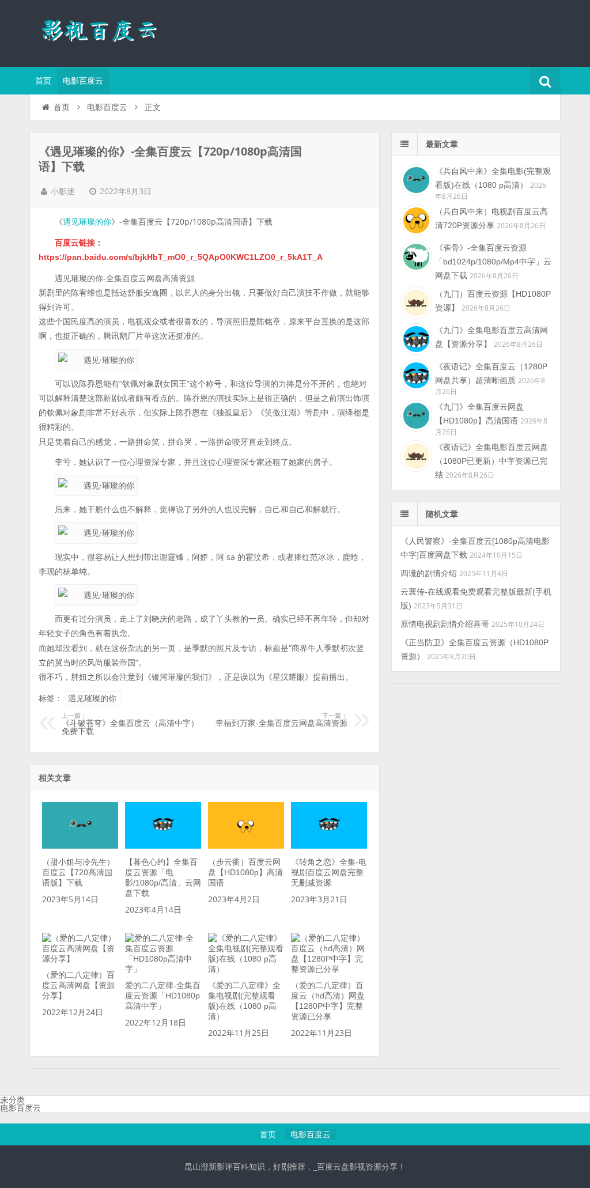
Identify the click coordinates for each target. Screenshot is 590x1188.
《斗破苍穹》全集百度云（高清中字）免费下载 (130, 724)
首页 (43, 80)
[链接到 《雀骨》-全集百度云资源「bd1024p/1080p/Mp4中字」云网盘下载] (414, 255)
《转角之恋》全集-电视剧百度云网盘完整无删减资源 (328, 872)
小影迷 (63, 191)
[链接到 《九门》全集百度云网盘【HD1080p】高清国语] (414, 414)
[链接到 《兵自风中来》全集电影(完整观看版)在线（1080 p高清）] (414, 178)
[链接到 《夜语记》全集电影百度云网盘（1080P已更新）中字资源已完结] (414, 454)
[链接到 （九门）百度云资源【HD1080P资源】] (414, 301)
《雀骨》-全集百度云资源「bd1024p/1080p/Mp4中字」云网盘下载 (493, 261)
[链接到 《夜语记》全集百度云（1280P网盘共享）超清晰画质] (414, 374)
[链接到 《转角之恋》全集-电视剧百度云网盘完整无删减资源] (329, 845)
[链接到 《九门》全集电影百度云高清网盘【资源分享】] (414, 337)
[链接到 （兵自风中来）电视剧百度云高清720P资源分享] (414, 219)
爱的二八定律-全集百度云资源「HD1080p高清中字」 (163, 996)
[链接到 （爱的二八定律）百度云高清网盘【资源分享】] (80, 958)
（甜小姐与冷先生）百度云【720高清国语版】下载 (78, 872)
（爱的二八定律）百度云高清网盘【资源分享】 (78, 985)
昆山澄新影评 (104, 32)
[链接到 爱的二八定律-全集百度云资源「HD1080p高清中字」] (163, 969)
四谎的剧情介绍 (428, 573)
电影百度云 (83, 80)
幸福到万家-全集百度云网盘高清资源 (281, 720)
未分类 (13, 1099)
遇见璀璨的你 (87, 221)
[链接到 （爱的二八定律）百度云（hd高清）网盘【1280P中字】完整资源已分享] (329, 969)
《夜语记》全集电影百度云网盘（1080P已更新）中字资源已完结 (491, 460)
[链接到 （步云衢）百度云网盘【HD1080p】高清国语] (246, 845)
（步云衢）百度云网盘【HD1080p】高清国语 (245, 872)
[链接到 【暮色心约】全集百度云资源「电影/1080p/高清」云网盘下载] (163, 845)
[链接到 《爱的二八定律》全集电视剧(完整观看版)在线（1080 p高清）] (246, 969)
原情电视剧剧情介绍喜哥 (444, 624)
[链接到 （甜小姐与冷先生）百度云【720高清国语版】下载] (80, 845)
